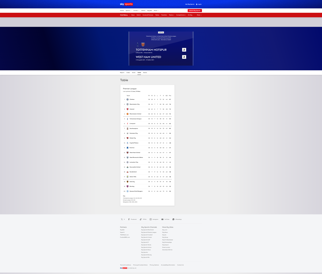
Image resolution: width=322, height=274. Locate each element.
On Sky (190, 15)
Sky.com (164, 229)
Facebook (134, 219)
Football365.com (125, 237)
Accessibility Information (168, 265)
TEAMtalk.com (124, 234)
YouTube (166, 219)
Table (139, 72)
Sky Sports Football (146, 234)
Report (122, 72)
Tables (157, 15)
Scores (135, 10)
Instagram (155, 219)
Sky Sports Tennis (146, 244)
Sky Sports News (146, 249)
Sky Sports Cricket (146, 237)
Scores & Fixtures (148, 15)
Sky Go (164, 234)
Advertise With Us (167, 249)
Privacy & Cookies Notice (140, 265)
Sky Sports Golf (145, 239)
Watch (143, 10)
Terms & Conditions (125, 265)
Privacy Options (154, 265)
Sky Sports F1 (145, 242)
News (133, 15)
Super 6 (122, 232)
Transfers (164, 15)
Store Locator (166, 247)
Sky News (165, 232)
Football (124, 15)
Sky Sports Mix (145, 257)
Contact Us (180, 265)
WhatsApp (178, 219)
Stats (133, 72)
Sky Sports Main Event (147, 229)
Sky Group (165, 237)
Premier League (130, 89)
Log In (200, 4)
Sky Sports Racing (146, 254)
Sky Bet (149, 10)
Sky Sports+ (144, 252)
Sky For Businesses (167, 239)
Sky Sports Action (146, 247)
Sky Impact (165, 244)
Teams (171, 15)
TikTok (144, 219)
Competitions (180, 15)
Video (128, 72)
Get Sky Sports (189, 4)
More (155, 10)
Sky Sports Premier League (148, 232)
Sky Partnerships (167, 242)
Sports (128, 10)
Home (122, 10)
